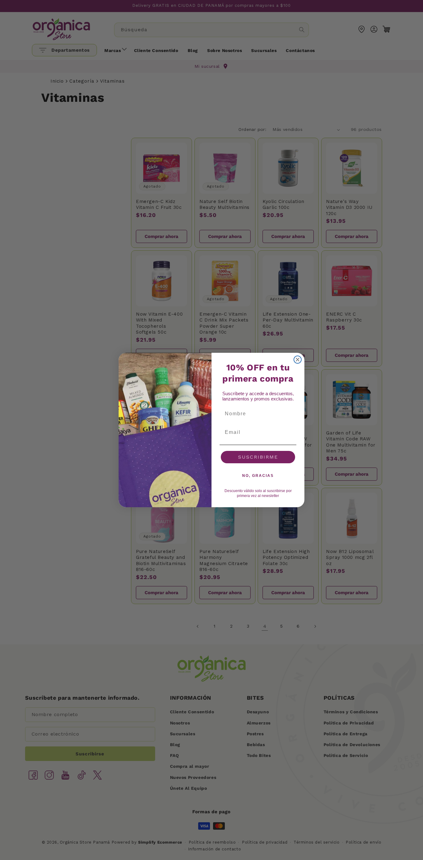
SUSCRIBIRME (258, 457)
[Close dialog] (297, 359)
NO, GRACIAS (258, 475)
